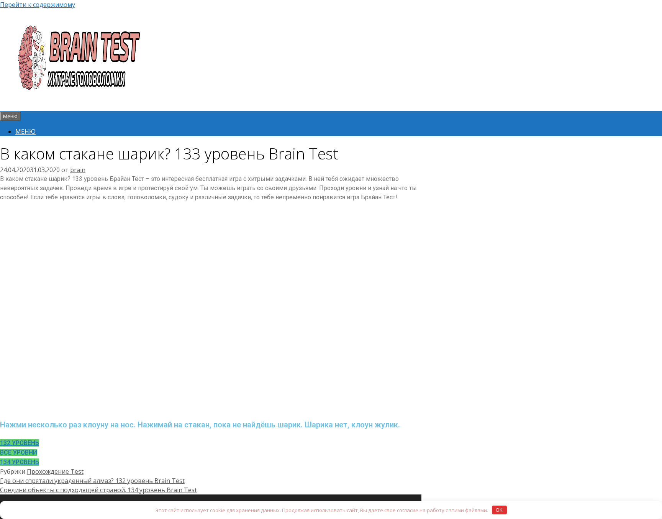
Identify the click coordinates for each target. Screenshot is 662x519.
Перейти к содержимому (37, 4)
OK (499, 509)
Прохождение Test (55, 471)
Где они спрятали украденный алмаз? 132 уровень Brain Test (92, 480)
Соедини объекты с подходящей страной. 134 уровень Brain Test (98, 490)
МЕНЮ (25, 131)
